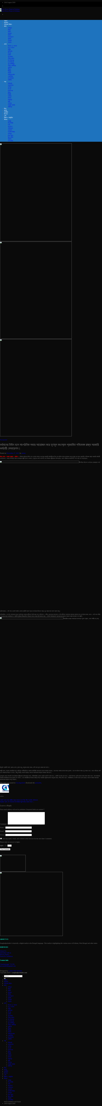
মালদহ (9, 73)
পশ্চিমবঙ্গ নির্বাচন (8, 24)
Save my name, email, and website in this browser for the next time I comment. (27, 838)
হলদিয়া (9, 96)
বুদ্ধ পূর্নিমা (10, 137)
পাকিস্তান (10, 128)
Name (2, 827)
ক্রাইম (9, 139)
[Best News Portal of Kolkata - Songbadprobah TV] (10, 10)
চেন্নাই (10, 40)
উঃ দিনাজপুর (11, 60)
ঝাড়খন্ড (10, 33)
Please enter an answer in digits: (10, 842)
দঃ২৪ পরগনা (11, 47)
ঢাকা (9, 124)
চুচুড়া (9, 92)
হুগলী (9, 55)
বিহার (9, 30)
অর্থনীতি (6, 112)
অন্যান (9, 42)
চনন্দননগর (10, 90)
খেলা (5, 116)
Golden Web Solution (15, 971)
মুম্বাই (9, 39)
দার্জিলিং (10, 80)
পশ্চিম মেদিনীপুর (12, 65)
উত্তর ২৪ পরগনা (12, 46)
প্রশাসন (10, 130)
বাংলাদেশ (10, 126)
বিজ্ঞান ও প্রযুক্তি (8, 117)
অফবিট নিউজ (11, 132)
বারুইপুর (10, 107)
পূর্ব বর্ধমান (10, 56)
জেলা (5, 44)
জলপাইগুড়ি (11, 78)
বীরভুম (9, 71)
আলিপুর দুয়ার (11, 74)
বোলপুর (10, 103)
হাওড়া (9, 53)
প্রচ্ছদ (5, 21)
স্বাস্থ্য (9, 121)
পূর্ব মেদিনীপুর (11, 64)
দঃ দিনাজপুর (11, 62)
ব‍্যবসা (5, 110)
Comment (3, 824)
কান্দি (9, 101)
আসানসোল (10, 85)
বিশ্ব (5, 108)
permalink (38, 783)
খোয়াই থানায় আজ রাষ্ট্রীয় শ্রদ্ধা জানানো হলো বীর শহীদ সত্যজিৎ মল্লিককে (19, 800)
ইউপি (9, 31)
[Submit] (5, 978)
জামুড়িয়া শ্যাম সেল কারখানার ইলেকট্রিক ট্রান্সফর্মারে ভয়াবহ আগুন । (17, 802)
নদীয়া (9, 49)
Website (2, 835)
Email (2, 831)
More (5, 119)
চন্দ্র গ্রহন (10, 135)
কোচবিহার (10, 76)
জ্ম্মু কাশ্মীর (10, 123)
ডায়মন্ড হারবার (11, 105)
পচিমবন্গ (10, 28)
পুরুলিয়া (10, 67)
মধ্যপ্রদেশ (10, 37)
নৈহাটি (9, 94)
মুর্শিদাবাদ (10, 51)
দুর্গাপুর (9, 87)
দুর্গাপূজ (10, 133)
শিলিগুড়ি (10, 83)
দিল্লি (9, 35)
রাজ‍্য (5, 26)
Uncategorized (3, 439)
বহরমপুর (10, 99)
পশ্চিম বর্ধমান (11, 58)
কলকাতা (6, 22)
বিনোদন (6, 114)
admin (24, 453)
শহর (5, 82)
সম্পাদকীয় (10, 141)
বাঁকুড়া (9, 69)
